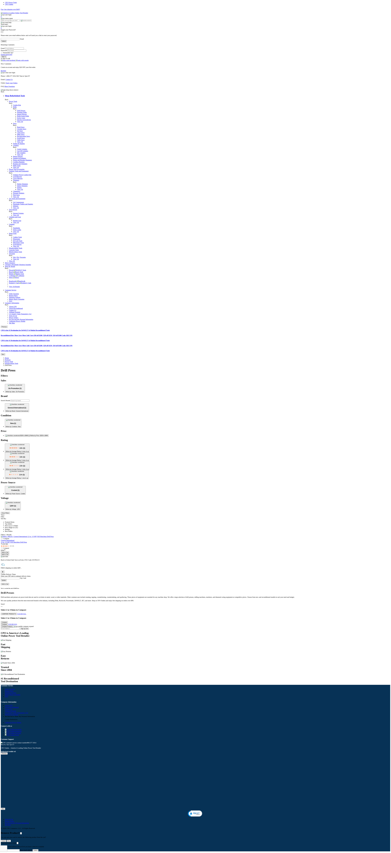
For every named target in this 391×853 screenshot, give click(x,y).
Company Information (12, 303)
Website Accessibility (12, 714)
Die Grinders (21, 153)
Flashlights (16, 228)
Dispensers (16, 239)
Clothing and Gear (15, 217)
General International (7, 540)
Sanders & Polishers (19, 158)
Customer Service (10, 290)
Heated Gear (17, 220)
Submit (4, 41)
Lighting (11, 224)
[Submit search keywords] (26, 20)
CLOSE (21, 833)
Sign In (4, 56)
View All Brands (14, 286)
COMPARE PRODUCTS (9, 614)
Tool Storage (13, 209)
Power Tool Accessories (16, 169)
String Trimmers (22, 186)
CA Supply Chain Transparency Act (16, 713)
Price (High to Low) (11, 527)
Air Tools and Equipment (17, 198)
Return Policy (13, 295)
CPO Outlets (9, 4)
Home (7, 358)
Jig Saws (20, 131)
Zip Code (23, 578)
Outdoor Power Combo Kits (22, 175)
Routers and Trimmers (20, 164)
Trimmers (16, 180)
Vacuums (12, 253)
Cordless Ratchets (19, 162)
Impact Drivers (22, 114)
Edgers (19, 187)
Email (22, 39)
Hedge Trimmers (22, 184)
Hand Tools (12, 233)
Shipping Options (14, 297)
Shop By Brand (10, 266)
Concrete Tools (14, 250)
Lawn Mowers (18, 178)
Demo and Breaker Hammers (22, 160)
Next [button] (3, 354)
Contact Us (9, 79)
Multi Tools (16, 165)
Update (4, 580)
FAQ (10, 301)
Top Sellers (8, 524)
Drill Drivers (21, 110)
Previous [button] (4, 327)
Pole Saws (16, 195)
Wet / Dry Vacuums (19, 257)
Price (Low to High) (11, 526)
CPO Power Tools (11, 2)
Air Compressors (18, 202)
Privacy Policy (13, 317)
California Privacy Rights (17, 321)
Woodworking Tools (15, 248)
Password (4, 50)
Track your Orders (11, 83)
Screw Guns (21, 118)
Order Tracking (14, 294)
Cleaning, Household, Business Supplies (18, 264)
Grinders (16, 145)
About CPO (13, 306)
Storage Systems (18, 213)
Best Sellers (8, 531)
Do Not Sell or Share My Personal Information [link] (20, 716)
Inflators (15, 206)
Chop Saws (21, 132)
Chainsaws (16, 191)
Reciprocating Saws (23, 136)
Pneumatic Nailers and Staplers (23, 204)
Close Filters (5, 513)
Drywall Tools (17, 241)
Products (7, 360)
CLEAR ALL (21, 614)
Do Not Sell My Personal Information (21, 319)
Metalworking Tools (15, 252)
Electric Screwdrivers (24, 120)
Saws (14, 123)
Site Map (12, 323)
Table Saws (21, 140)
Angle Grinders (22, 149)
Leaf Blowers (17, 176)
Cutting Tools (17, 237)
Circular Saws (21, 129)
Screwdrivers (17, 244)
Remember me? (8, 53)
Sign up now (24, 628)
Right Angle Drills (23, 116)
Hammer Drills (22, 112)
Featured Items (9, 522)
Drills (15, 107)
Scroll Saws (21, 138)
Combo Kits (17, 105)
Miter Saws (20, 134)
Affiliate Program (14, 312)
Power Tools (13, 101)
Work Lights (17, 230)
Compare (6, 538)
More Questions (9, 86)
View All (20, 121)
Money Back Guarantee (16, 299)
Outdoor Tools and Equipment (19, 171)
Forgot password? (6, 54)
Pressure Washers (18, 193)
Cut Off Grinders (22, 151)
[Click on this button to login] (195, 26)
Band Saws (20, 127)
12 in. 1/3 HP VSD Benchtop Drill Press (14, 542)
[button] (8, 60)
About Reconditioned (16, 308)
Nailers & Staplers (19, 143)
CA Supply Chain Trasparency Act (20, 314)
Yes (9, 841)
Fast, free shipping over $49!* (10, 9)
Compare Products (7, 626)
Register (3, 71)
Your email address (26, 850)
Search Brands (5, 400)
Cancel (4, 841)
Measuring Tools (18, 242)
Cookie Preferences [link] (11, 719)
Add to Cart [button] (5, 552)
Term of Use (13, 316)
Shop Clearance (10, 263)
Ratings (7, 529)
